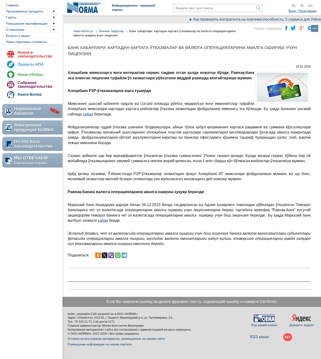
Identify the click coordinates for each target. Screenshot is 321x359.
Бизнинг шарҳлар (111, 31)
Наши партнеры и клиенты (26, 42)
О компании (15, 29)
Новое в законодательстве (35, 54)
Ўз (302, 5)
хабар (88, 114)
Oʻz (310, 5)
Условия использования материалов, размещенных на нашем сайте (116, 338)
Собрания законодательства (35, 84)
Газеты (11, 17)
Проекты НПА (31, 64)
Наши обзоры (30, 74)
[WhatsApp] (118, 255)
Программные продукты (24, 11)
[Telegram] (124, 255)
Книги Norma (30, 94)
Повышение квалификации (26, 23)
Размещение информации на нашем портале (100, 344)
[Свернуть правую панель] (314, 28)
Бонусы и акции (18, 36)
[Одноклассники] (98, 255)
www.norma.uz (83, 31)
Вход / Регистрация (302, 11)
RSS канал (259, 337)
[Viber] (111, 255)
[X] (104, 255)
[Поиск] (258, 8)
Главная (12, 5)
